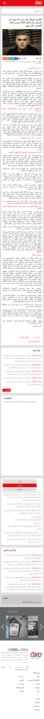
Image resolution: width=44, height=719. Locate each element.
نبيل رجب (36, 337)
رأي (38, 691)
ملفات (21, 691)
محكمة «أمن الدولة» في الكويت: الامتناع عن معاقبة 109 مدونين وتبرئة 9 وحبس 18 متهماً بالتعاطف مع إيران (22, 571)
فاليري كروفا (36, 61)
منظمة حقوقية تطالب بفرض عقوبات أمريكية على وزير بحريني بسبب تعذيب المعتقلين (23, 372)
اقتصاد (19, 489)
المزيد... (6, 390)
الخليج (6, 550)
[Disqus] (22, 440)
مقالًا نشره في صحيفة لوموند (17, 201)
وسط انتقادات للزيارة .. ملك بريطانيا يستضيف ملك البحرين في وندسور (23, 540)
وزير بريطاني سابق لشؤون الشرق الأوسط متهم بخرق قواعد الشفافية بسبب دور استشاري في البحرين (23, 534)
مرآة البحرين (39, 3)
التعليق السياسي (34, 680)
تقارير (20, 481)
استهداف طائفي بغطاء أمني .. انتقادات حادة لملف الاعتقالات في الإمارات (22, 578)
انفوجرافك (20, 687)
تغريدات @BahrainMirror (32, 602)
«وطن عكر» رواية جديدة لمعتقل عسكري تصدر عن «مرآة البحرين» (35, 622)
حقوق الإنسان (24, 337)
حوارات (37, 687)
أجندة (38, 699)
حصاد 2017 (16, 618)
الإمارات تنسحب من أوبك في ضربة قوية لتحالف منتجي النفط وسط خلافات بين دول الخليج (22, 563)
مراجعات (36, 706)
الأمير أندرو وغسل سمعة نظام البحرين (22, 377)
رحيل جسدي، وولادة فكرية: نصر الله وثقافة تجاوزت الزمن (23, 383)
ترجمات (37, 11)
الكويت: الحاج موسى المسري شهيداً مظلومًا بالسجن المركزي (23, 556)
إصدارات (12, 611)
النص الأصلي (37, 326)
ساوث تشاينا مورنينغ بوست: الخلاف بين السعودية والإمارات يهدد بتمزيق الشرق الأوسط (22, 366)
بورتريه (21, 684)
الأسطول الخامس (34, 341)
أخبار (38, 676)
